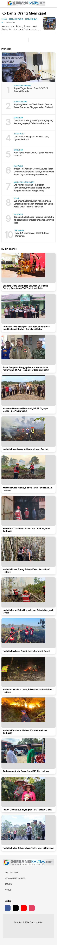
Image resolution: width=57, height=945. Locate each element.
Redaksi (8, 884)
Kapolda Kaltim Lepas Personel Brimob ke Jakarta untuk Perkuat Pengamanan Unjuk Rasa (34, 220)
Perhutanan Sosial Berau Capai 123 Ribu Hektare (26, 771)
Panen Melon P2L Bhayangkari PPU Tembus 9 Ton (27, 809)
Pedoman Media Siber (15, 878)
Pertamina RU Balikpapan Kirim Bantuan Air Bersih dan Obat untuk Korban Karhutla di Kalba (26, 327)
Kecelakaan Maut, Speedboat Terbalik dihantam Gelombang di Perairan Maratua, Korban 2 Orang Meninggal (20, 28)
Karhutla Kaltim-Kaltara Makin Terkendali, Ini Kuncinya (28, 848)
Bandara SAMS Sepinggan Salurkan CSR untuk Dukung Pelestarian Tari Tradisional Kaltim (25, 286)
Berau (4, 19)
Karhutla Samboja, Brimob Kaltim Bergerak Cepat (26, 651)
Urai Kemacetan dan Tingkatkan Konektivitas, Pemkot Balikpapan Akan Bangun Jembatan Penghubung (32, 188)
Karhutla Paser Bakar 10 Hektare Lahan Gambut (25, 449)
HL (2, 22)
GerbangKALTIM (16, 19)
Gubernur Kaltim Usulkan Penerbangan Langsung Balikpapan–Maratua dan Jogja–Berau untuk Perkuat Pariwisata (34, 204)
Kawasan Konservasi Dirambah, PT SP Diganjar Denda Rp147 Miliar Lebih (25, 409)
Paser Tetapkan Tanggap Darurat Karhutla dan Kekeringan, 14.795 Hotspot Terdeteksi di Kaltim (26, 368)
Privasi (8, 890)
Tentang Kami (11, 872)
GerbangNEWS (31, 19)
